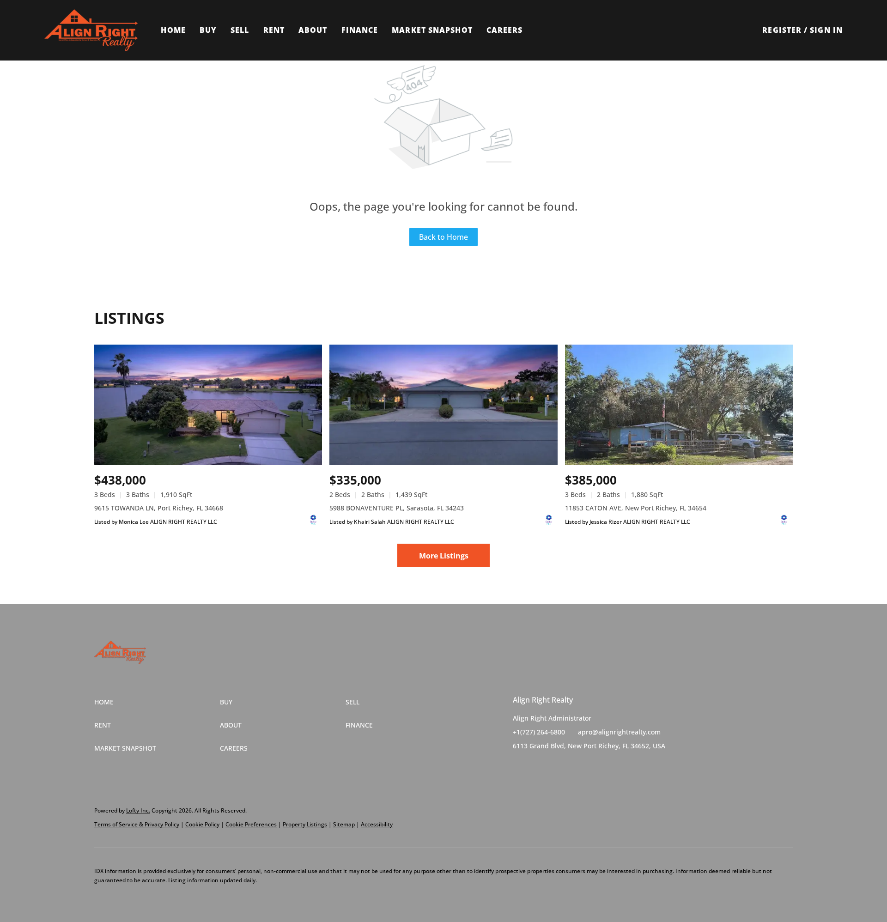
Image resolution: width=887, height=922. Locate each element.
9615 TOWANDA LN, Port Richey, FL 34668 (158, 507)
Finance (359, 30)
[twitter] (538, 767)
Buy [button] (208, 30)
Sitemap (344, 824)
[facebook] (520, 767)
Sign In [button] (826, 30)
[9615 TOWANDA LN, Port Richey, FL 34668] (208, 405)
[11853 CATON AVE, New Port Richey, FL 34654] (679, 405)
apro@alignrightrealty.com (619, 732)
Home (173, 30)
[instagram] (557, 767)
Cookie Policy (202, 824)
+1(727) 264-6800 (539, 732)
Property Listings (305, 824)
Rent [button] (274, 30)
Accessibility (377, 824)
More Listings (443, 556)
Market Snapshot (432, 30)
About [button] (313, 30)
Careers (504, 30)
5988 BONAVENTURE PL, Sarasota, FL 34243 (396, 507)
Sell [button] (240, 30)
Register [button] (782, 30)
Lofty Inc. (138, 810)
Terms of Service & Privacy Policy (136, 824)
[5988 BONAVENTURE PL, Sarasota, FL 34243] (443, 405)
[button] (91, 30)
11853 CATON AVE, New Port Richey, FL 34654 (635, 507)
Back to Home (443, 237)
